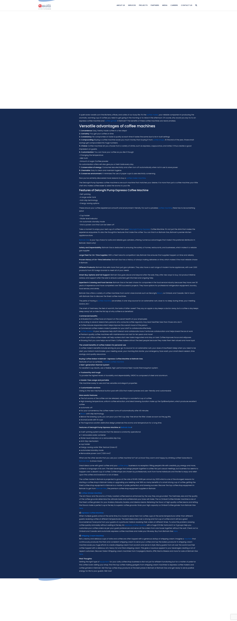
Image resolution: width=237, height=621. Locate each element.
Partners (155, 5)
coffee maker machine (136, 178)
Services (132, 5)
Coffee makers (87, 331)
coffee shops (158, 140)
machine (188, 539)
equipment (104, 562)
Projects (143, 5)
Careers (174, 5)
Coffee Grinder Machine (91, 493)
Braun (159, 293)
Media (164, 5)
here (81, 508)
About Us (121, 5)
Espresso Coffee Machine (92, 513)
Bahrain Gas (84, 240)
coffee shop (123, 465)
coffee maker (152, 115)
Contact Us (186, 5)
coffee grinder (111, 121)
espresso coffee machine (135, 525)
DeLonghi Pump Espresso (139, 229)
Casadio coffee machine (113, 362)
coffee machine (165, 208)
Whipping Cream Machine (92, 536)
